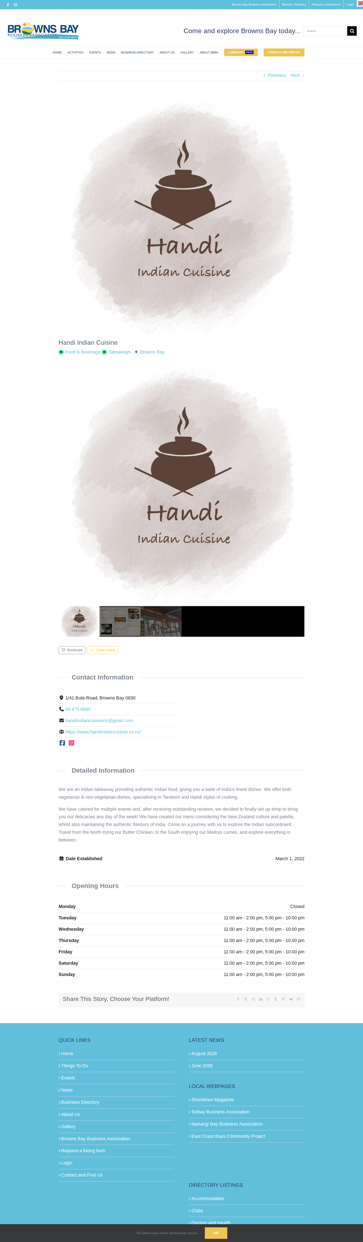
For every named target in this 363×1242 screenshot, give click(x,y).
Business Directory (80, 1102)
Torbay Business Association (220, 1111)
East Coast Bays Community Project (228, 1136)
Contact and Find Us (82, 1175)
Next (295, 75)
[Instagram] (71, 743)
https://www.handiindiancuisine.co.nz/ (103, 732)
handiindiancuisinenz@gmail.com (99, 720)
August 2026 (204, 1053)
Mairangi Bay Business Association (227, 1124)
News (67, 1090)
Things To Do (74, 1065)
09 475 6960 (78, 709)
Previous (277, 75)
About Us (70, 1114)
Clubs (197, 1210)
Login (66, 1162)
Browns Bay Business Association (95, 1138)
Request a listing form (83, 1150)
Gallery (68, 1126)
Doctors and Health (210, 1222)
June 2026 (202, 1065)
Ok (216, 1233)
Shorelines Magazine (212, 1099)
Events (68, 1077)
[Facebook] (62, 743)
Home (67, 1053)
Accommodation (207, 1198)
